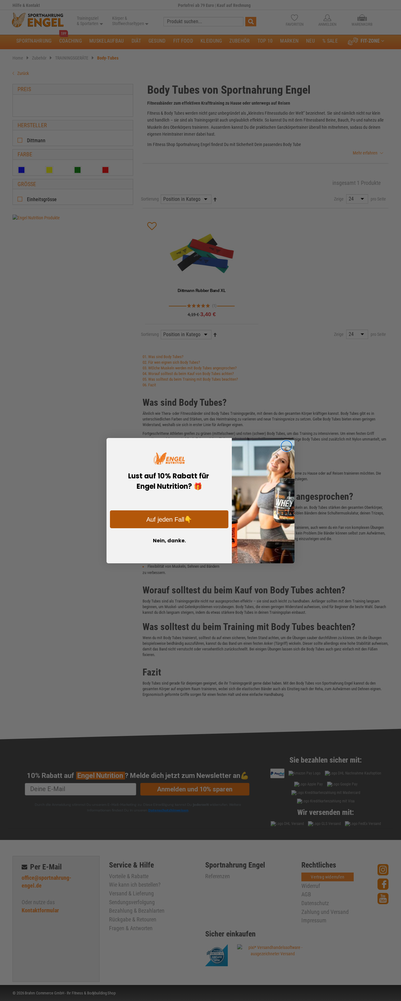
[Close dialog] (286, 446)
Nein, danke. (169, 540)
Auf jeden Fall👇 (169, 519)
